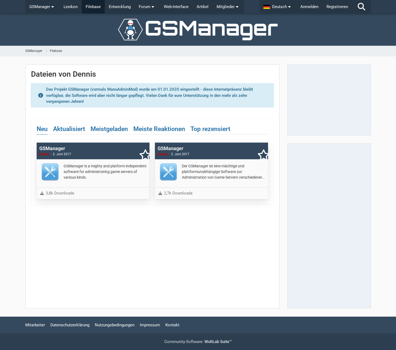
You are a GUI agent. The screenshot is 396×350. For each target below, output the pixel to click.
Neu (42, 129)
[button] (277, 6)
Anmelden (309, 6)
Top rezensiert (210, 129)
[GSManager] (198, 29)
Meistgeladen (109, 129)
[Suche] (361, 6)
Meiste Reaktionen (159, 129)
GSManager (52, 148)
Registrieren (337, 6)
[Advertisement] (329, 99)
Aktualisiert (69, 129)
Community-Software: (198, 341)
